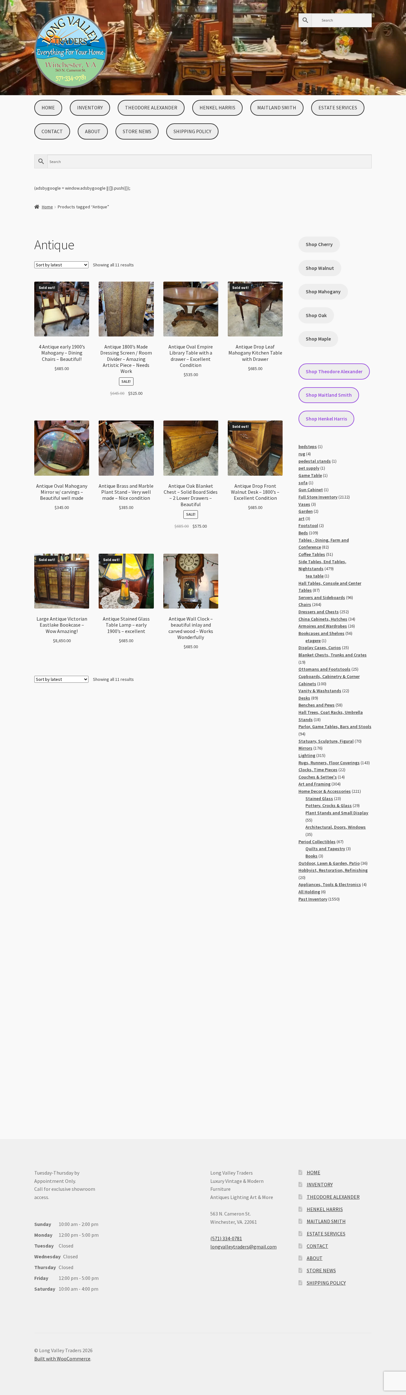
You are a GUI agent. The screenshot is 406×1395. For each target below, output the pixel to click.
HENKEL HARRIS (217, 108)
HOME (48, 108)
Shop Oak (316, 315)
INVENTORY (90, 108)
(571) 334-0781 (226, 1238)
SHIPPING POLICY (192, 131)
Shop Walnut (320, 268)
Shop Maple (318, 339)
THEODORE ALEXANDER (151, 108)
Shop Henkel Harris (326, 419)
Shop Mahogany (323, 292)
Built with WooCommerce (62, 1358)
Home (47, 207)
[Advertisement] (335, 1014)
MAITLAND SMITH (276, 108)
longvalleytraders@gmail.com (243, 1246)
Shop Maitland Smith (329, 395)
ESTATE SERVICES (337, 108)
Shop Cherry (319, 244)
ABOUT (93, 131)
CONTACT (52, 131)
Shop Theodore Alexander (334, 371)
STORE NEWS (137, 131)
